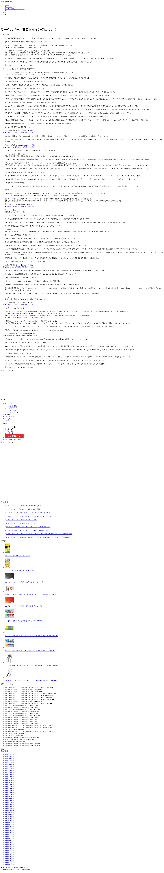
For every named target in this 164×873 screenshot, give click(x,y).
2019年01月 (8, 794)
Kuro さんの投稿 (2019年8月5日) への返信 (20, 132)
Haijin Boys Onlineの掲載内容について (17, 705)
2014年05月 (8, 856)
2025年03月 (8, 760)
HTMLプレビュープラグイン (14, 739)
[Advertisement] (35, 21)
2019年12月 (8, 780)
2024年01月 (8, 762)
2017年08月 (8, 816)
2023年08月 (8, 766)
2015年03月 (8, 848)
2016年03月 (8, 832)
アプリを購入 (9, 431)
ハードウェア (9, 409)
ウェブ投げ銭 (9, 433)
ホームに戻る (7, 868)
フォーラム (8, 7)
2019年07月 (8, 786)
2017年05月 (8, 820)
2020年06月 (8, 776)
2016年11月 (8, 824)
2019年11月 (8, 782)
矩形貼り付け (9, 729)
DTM (6, 414)
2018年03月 (8, 810)
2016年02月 (8, 834)
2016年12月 (8, 822)
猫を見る (8, 429)
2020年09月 (8, 774)
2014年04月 (8, 858)
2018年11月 (8, 796)
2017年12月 (8, 812)
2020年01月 (8, 778)
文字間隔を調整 (10, 741)
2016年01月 (8, 836)
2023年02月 (8, 768)
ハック (11, 411)
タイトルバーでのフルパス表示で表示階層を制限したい (24, 725)
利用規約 (17, 868)
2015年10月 (8, 840)
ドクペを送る (9, 427)
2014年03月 (8, 860)
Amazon (7, 418)
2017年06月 (8, 818)
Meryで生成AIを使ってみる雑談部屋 (17, 689)
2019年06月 (8, 788)
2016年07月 (8, 828)
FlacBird (12, 407)
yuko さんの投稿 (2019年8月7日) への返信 (20, 206)
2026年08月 (8, 754)
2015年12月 (8, 838)
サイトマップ (26, 868)
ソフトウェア (9, 403)
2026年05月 (8, 756)
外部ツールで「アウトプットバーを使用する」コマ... (23, 687)
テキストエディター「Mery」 (14, 9)
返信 (31, 65)
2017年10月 (8, 814)
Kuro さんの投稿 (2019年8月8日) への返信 (20, 267)
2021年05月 (8, 772)
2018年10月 (8, 798)
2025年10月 (8, 758)
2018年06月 (8, 804)
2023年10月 (8, 764)
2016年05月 (8, 830)
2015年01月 (8, 852)
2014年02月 (8, 862)
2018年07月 (8, 802)
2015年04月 (8, 846)
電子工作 (12, 413)
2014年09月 (8, 854)
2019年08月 (8, 784)
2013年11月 (8, 864)
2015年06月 (8, 844)
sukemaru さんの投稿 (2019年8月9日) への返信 (21, 335)
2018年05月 (8, 806)
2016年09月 (8, 826)
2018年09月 (8, 800)
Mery (11, 405)
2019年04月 (8, 790)
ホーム (7, 5)
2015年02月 (8, 850)
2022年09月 (8, 770)
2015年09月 (8, 842)
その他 (7, 420)
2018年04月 (8, 808)
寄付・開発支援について (13, 439)
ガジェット (8, 416)
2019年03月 (8, 792)
